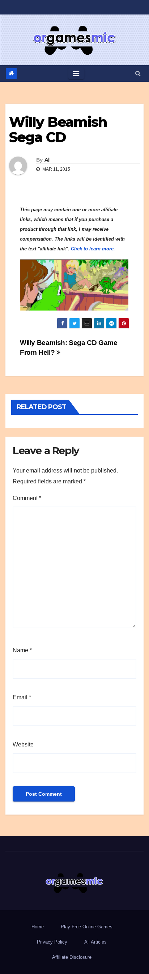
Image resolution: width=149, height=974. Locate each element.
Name (22, 650)
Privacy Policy (52, 942)
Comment (27, 498)
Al (47, 160)
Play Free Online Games (86, 926)
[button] (138, 73)
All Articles (95, 942)
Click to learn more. (93, 248)
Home (37, 926)
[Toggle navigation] (76, 73)
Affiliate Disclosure (71, 957)
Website (23, 744)
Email (22, 697)
